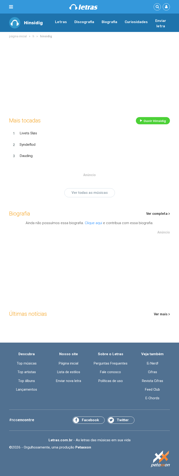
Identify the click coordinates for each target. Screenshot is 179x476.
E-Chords (152, 398)
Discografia (84, 22)
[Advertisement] (89, 76)
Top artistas (26, 372)
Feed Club (152, 390)
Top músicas (27, 363)
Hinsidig (33, 22)
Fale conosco (110, 372)
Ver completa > (158, 214)
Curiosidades (136, 22)
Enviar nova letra (68, 381)
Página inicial (68, 363)
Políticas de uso (110, 381)
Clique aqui (93, 223)
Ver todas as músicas (90, 193)
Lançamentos (26, 390)
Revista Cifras (152, 381)
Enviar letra (160, 23)
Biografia (109, 22)
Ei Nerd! (152, 363)
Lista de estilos (68, 372)
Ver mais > (162, 314)
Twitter (123, 420)
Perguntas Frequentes (110, 363)
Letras (61, 22)
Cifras (152, 372)
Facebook (90, 420)
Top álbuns (26, 381)
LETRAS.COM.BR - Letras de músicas (83, 7)
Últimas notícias (28, 314)
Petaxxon (83, 447)
